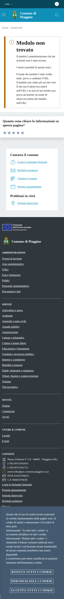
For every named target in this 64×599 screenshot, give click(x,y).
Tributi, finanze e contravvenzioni (20, 376)
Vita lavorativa (10, 387)
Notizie (6, 405)
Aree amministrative (13, 264)
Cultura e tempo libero (14, 343)
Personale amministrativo (15, 286)
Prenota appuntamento (14, 490)
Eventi (5, 441)
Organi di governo (12, 258)
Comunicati (8, 411)
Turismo (6, 381)
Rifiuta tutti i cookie (32, 571)
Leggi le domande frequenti (17, 484)
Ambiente (7, 315)
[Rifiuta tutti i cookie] (60, 511)
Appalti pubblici (10, 326)
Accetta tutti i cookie (32, 590)
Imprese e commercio (13, 359)
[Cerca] (57, 15)
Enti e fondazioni (11, 275)
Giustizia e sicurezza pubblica (18, 354)
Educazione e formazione (15, 348)
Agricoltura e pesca (12, 310)
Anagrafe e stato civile (14, 321)
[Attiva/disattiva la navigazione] (4, 15)
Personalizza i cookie (32, 581)
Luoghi (6, 435)
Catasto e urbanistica (13, 337)
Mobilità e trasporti (12, 365)
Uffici (5, 269)
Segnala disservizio (12, 495)
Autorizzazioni (10, 332)
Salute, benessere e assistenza (18, 370)
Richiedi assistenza (12, 501)
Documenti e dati (11, 291)
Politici (6, 280)
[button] (9, 4)
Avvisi (5, 416)
